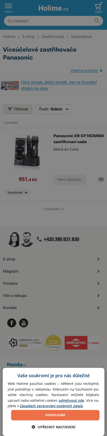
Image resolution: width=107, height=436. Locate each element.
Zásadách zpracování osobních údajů (51, 406)
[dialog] (54, 402)
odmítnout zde (71, 400)
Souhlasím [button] (55, 415)
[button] (53, 427)
